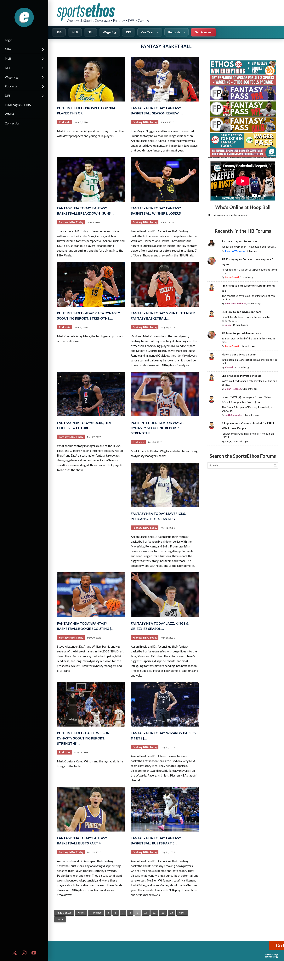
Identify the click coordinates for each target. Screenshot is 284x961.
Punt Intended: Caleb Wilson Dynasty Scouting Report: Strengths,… (83, 738)
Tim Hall (229, 367)
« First (80, 912)
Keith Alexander (233, 415)
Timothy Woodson (235, 251)
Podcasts (65, 122)
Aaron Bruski (232, 277)
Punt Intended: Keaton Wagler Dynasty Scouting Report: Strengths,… (159, 428)
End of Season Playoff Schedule (241, 375)
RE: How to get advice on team (241, 311)
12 (163, 912)
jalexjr (228, 441)
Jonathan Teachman (235, 303)
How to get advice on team (239, 354)
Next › (182, 912)
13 (171, 912)
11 (154, 912)
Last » (60, 919)
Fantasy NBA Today (145, 122)
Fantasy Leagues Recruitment (241, 241)
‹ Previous (96, 912)
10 (145, 912)
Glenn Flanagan (233, 388)
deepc (228, 324)
